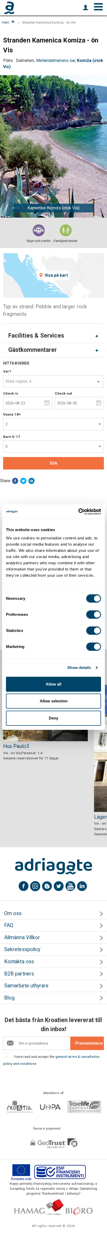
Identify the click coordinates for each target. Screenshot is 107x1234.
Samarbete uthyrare (26, 986)
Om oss (13, 913)
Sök (53, 463)
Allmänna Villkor (22, 937)
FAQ (8, 925)
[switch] (93, 614)
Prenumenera (89, 1043)
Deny (53, 718)
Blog (9, 998)
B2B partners (19, 974)
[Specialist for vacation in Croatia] (53, 866)
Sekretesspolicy (22, 949)
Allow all (53, 684)
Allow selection (54, 701)
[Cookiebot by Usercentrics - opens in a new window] (78, 511)
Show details (79, 667)
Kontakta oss (19, 962)
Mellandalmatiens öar (55, 60)
